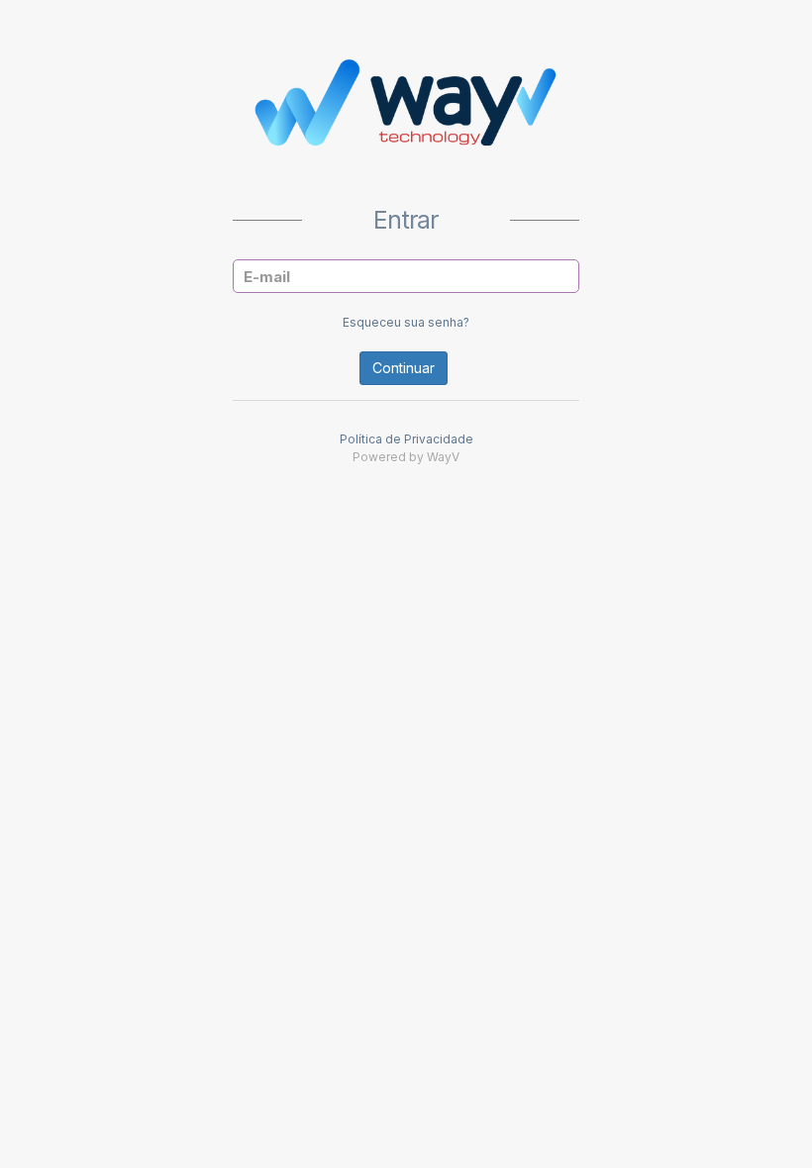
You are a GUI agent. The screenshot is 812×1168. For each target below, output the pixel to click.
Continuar (403, 367)
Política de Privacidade (406, 439)
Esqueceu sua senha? (406, 322)
